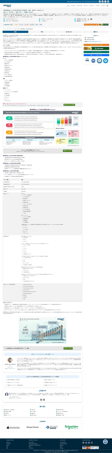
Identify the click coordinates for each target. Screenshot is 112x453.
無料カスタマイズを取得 (69, 104)
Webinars (62, 445)
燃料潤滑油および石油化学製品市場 (27, 28)
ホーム (4, 28)
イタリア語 (32, 24)
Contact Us (103, 5)
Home (68, 5)
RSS (7, 446)
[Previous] (36, 400)
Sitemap (61, 448)
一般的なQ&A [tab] (69, 31)
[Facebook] (100, 1)
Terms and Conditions (33, 443)
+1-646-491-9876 (86, 1)
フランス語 (26, 24)
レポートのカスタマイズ (96, 52)
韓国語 (37, 24)
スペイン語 (21, 24)
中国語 (41, 24)
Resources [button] (91, 5)
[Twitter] (103, 1)
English (11, 24)
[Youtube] (92, 443)
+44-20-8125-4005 (93, 1)
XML (7, 448)
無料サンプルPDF (67, 150)
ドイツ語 (15, 24)
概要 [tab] (16, 31)
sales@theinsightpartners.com (75, 1)
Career (7, 445)
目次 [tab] (42, 31)
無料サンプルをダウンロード (90, 24)
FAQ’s (30, 446)
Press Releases (63, 442)
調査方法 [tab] (96, 31)
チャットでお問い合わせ (97, 55)
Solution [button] (85, 5)
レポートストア (9, 28)
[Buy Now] (103, 25)
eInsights (98, 5)
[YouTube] (108, 1)
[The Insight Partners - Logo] (7, 5)
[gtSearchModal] (107, 5)
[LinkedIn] (105, 1)
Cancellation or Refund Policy (34, 445)
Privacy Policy (31, 442)
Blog (61, 446)
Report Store (79, 5)
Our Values (31, 448)
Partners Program (63, 443)
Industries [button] (73, 5)
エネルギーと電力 (16, 28)
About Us (8, 442)
